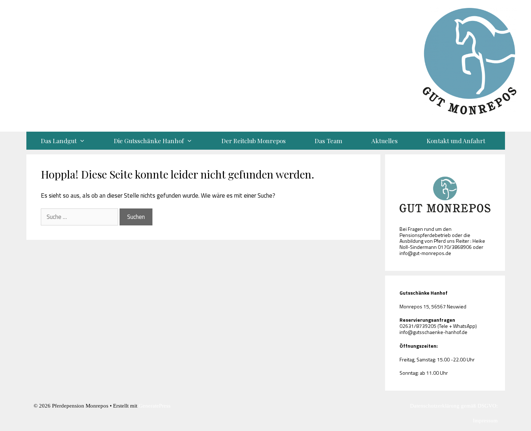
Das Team (328, 141)
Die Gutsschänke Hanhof (149, 141)
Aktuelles (384, 141)
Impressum (485, 420)
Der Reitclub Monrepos (253, 141)
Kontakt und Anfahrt (456, 141)
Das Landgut (59, 141)
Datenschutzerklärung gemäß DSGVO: (454, 406)
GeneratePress (154, 406)
